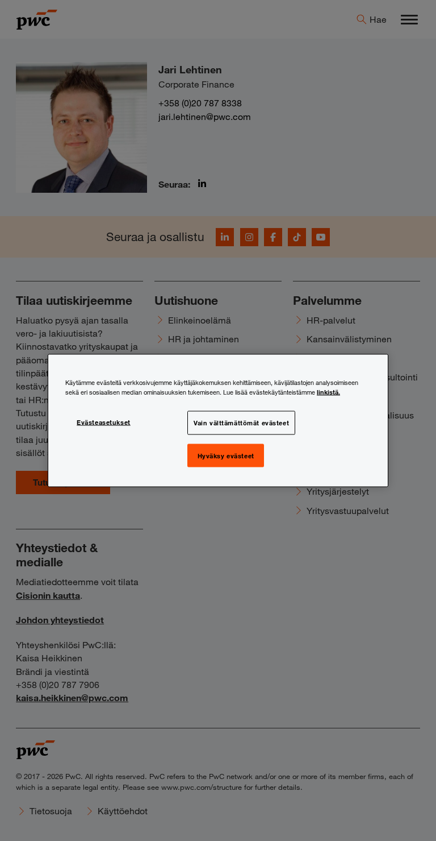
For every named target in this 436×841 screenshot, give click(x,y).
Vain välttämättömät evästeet (241, 422)
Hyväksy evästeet (226, 455)
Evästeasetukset (104, 421)
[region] (218, 420)
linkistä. (328, 391)
